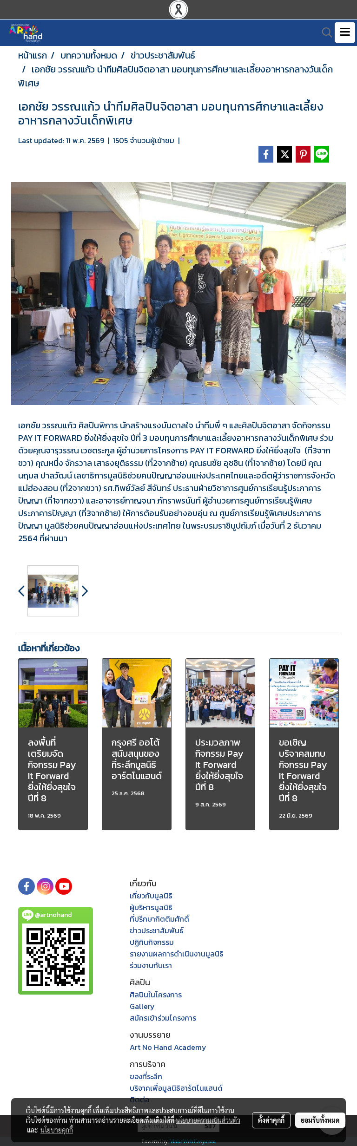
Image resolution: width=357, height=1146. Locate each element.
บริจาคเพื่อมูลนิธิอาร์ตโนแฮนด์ (176, 1088)
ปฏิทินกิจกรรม (152, 942)
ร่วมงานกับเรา (151, 965)
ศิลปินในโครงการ (156, 994)
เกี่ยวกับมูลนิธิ (151, 895)
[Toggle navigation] (345, 32)
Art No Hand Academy (168, 1047)
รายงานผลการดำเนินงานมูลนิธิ (177, 953)
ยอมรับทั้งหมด (320, 1120)
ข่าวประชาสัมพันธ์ (157, 930)
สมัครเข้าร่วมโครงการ (163, 1017)
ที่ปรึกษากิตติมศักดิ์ (159, 918)
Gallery (142, 1006)
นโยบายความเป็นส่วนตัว (208, 1120)
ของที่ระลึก (146, 1076)
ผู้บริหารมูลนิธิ (151, 907)
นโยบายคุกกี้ (56, 1130)
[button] (324, 32)
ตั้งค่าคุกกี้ (271, 1120)
